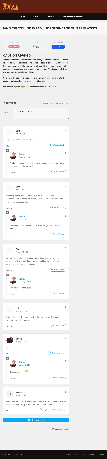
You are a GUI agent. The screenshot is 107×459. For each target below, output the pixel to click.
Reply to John (59, 207)
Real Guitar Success (11, 6)
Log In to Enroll (58, 47)
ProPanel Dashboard (73, 16)
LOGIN (35, 16)
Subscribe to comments (62, 429)
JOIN (23, 16)
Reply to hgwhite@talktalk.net (54, 410)
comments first (61, 103)
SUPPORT (50, 16)
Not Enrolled (14, 46)
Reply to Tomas (58, 172)
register (23, 87)
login (16, 87)
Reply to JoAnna (58, 353)
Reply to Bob (59, 326)
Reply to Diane (59, 270)
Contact (101, 454)
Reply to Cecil (59, 145)
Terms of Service (72, 454)
